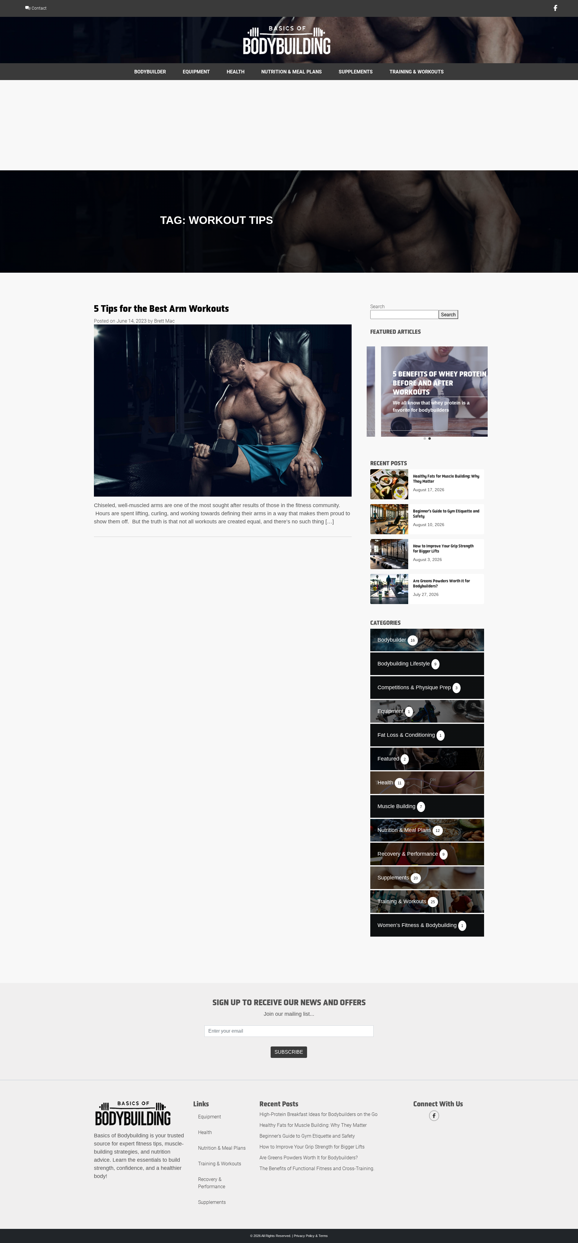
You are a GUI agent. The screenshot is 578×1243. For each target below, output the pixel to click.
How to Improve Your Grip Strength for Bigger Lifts (312, 1146)
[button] (425, 438)
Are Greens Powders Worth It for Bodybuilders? (308, 1157)
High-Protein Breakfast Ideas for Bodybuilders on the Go (318, 1114)
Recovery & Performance (211, 1182)
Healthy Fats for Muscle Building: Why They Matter (313, 1125)
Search (377, 306)
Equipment (196, 71)
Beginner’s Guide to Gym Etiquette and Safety (307, 1136)
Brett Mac (164, 321)
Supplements (356, 71)
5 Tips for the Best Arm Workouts (161, 308)
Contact (39, 8)
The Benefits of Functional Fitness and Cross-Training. (316, 1168)
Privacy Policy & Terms (311, 1236)
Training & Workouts (417, 71)
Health (235, 71)
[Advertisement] (289, 125)
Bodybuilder (150, 71)
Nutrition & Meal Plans (291, 71)
